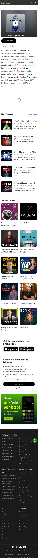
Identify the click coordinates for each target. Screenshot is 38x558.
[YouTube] (24, 547)
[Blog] (20, 547)
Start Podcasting (24, 439)
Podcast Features (7, 438)
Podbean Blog (23, 515)
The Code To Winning (8, 303)
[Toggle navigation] (35, 2)
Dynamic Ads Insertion (9, 478)
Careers (21, 518)
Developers (5, 538)
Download (9, 41)
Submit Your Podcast (8, 486)
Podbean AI (5, 459)
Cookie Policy (23, 551)
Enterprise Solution (8, 444)
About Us (22, 512)
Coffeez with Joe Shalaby (7, 277)
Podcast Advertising (8, 475)
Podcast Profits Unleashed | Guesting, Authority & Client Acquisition (9, 224)
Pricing (4, 441)
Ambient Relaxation (8, 498)
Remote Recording (8, 456)
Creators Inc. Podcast (27, 303)
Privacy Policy (11, 551)
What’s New (5, 515)
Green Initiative (24, 524)
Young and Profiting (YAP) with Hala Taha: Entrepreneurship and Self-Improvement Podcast (27, 277)
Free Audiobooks (7, 495)
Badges (4, 532)
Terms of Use (9, 554)
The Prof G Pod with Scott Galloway (27, 251)
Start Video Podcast (25, 442)
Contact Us (22, 530)
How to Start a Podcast (26, 473)
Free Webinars (6, 518)
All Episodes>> (32, 114)
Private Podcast (7, 447)
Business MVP (25, 328)
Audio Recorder (7, 453)
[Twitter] (17, 547)
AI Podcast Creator (25, 455)
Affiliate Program (24, 527)
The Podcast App (7, 450)
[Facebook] (13, 547)
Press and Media (24, 521)
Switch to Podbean (8, 489)
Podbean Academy (8, 524)
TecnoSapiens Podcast (16, 35)
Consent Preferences (23, 554)
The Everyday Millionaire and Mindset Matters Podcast (9, 251)
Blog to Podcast (24, 458)
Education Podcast (25, 464)
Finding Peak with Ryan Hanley (9, 329)
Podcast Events (7, 521)
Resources (5, 535)
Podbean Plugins (7, 492)
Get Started (19, 384)
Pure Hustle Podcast (27, 223)
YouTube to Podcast (25, 461)
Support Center (7, 512)
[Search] (31, 2)
